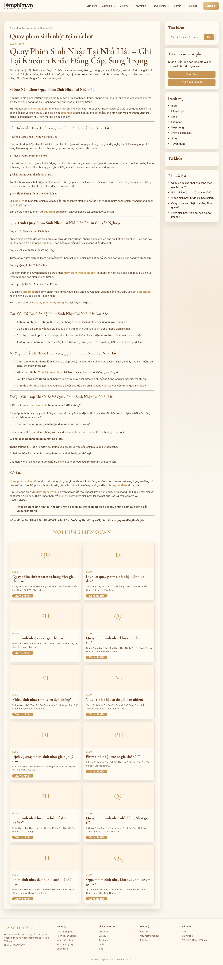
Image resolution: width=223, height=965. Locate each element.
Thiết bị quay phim (50, 372)
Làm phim (92, 5)
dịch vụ (63, 496)
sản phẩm (143, 291)
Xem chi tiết (22, 595)
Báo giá (144, 931)
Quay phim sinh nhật (23, 481)
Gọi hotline (187, 936)
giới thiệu (47, 243)
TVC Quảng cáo (65, 931)
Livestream (62, 948)
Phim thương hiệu (65, 944)
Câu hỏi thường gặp (150, 936)
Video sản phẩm (65, 940)
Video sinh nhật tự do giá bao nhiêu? (114, 699)
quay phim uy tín (46, 492)
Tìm (209, 37)
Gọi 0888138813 (192, 82)
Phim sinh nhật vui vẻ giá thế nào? (39, 638)
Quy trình (141, 5)
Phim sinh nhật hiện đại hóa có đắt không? (39, 820)
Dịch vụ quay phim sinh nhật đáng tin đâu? (115, 578)
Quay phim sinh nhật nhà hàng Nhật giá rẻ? (117, 820)
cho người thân (117, 485)
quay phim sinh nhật (35, 405)
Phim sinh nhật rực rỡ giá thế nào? (113, 756)
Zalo (184, 931)
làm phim (81, 432)
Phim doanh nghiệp (66, 936)
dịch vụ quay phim (40, 108)
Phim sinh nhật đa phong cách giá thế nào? (41, 881)
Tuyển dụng (178, 143)
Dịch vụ (124, 5)
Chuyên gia (177, 111)
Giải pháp (176, 122)
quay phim (26, 163)
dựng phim (28, 291)
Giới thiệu (107, 5)
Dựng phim (160, 5)
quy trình (49, 211)
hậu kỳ (19, 200)
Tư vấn (177, 5)
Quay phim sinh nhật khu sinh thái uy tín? (115, 640)
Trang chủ (15, 28)
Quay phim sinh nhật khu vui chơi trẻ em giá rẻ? (118, 881)
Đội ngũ (102, 936)
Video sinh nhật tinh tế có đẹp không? (42, 699)
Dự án (174, 116)
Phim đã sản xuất (181, 132)
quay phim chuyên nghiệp (52, 302)
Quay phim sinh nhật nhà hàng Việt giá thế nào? (43, 578)
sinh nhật (66, 112)
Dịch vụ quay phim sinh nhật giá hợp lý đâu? (42, 758)
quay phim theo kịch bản (79, 272)
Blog (174, 105)
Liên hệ (193, 5)
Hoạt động (177, 127)
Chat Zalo (192, 74)
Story (174, 138)
